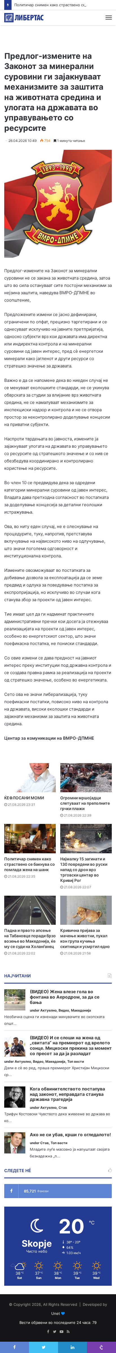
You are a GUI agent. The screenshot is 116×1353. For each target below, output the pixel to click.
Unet (55, 1313)
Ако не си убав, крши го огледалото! (70, 1134)
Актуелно (48, 1010)
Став (63, 1107)
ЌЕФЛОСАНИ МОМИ (24, 797)
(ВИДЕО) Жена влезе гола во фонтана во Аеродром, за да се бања (64, 997)
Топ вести (75, 1061)
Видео (64, 1010)
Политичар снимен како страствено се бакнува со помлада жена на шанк (29, 864)
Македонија (81, 1010)
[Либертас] (24, 17)
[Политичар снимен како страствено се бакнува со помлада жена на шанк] (30, 838)
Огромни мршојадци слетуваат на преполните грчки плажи (85, 803)
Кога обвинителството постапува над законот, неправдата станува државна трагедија (67, 1094)
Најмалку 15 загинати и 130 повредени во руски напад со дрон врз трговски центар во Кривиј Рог (83, 869)
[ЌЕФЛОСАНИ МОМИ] (30, 777)
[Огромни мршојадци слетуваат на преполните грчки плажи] (86, 777)
